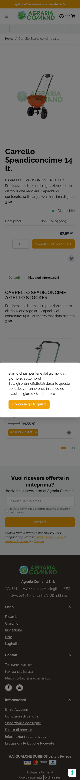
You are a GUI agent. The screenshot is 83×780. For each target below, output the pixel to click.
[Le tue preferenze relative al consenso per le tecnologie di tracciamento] (72, 773)
